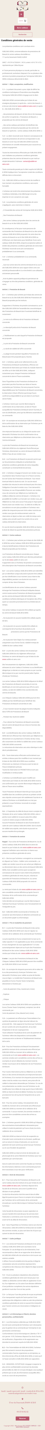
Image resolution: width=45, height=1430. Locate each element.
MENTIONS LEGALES (22, 1427)
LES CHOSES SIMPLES (30, 1426)
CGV (39, 1426)
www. (11, 560)
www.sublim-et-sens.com (27, 106)
